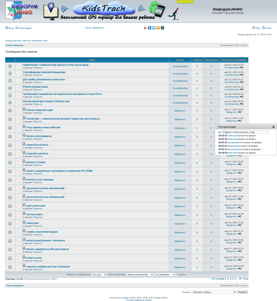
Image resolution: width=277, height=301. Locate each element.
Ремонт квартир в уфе (39, 110)
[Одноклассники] (158, 27)
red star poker (34, 214)
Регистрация (24, 28)
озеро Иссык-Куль (37, 144)
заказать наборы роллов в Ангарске (48, 266)
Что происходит (185, 2)
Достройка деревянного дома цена (44, 79)
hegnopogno (234, 146)
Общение (37, 68)
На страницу (218, 279)
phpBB (124, 298)
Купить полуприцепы (39, 136)
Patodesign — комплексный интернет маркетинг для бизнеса (63, 118)
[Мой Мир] (162, 27)
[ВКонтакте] (150, 27)
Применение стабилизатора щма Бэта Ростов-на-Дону (56, 65)
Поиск (268, 28)
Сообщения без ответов (17, 40)
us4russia (233, 135)
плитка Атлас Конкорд (39, 179)
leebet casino (34, 257)
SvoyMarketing (180, 66)
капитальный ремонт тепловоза (45, 240)
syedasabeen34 (236, 142)
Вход (11, 28)
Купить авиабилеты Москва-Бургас (47, 249)
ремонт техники (35, 162)
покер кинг (32, 223)
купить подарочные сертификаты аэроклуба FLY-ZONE (59, 171)
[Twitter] (154, 27)
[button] (273, 127)
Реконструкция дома (35, 86)
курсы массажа (35, 205)
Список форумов (14, 45)
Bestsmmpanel (235, 149)
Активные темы (40, 40)
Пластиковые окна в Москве (43, 127)
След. (245, 279)
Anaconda (233, 139)
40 (240, 279)
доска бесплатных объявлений (45, 188)
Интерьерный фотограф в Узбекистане (46, 101)
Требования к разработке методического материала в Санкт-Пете (62, 94)
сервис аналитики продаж (42, 231)
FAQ (257, 28)
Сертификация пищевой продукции (44, 72)
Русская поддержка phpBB (138, 300)
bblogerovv (180, 110)
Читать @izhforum (94, 27)
